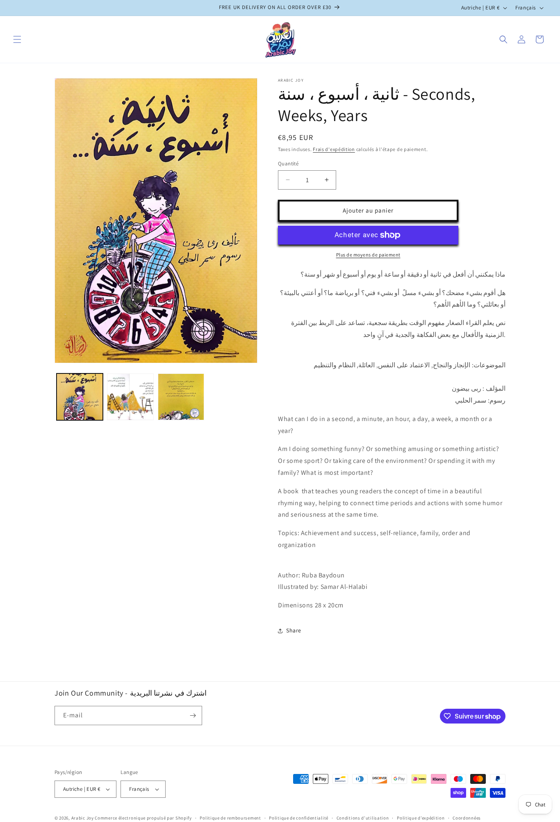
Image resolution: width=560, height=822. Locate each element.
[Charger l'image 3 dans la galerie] (181, 396)
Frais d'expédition (334, 149)
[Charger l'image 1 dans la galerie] (80, 396)
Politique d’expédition (420, 817)
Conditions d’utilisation (363, 817)
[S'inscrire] (193, 715)
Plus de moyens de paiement (368, 255)
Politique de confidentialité (298, 817)
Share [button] (293, 630)
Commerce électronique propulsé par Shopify (143, 818)
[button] (17, 39)
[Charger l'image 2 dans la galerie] (130, 396)
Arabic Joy (82, 818)
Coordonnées (467, 817)
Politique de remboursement (230, 817)
